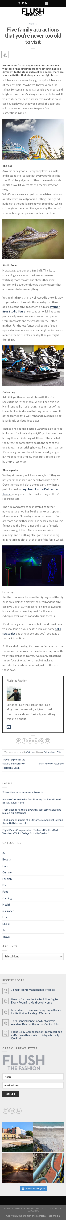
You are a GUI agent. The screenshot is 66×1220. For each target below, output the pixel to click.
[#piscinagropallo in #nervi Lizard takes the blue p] (48, 1168)
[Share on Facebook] (24, 741)
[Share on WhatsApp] (18, 741)
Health (6, 904)
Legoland (27, 489)
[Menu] (46, 3)
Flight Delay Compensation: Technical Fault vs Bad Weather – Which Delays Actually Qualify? (30, 831)
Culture (33, 24)
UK (59, 752)
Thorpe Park (42, 489)
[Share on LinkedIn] (47, 741)
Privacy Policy (35, 1208)
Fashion (7, 878)
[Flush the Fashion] (33, 12)
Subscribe (33, 1211)
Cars (5, 866)
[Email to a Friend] (36, 741)
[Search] (19, 3)
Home (7, 1208)
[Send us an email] (12, 1111)
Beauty (6, 859)
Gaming (7, 898)
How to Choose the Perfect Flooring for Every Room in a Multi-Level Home (35, 1001)
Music (5, 923)
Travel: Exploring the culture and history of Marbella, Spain (14, 763)
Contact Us (18, 1208)
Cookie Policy (53, 1208)
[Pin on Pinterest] (41, 741)
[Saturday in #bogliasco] (48, 1137)
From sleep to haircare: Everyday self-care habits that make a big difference (36, 1012)
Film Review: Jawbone (51, 763)
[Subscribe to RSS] (26, 3)
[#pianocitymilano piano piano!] (17, 1137)
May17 (54, 752)
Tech (5, 930)
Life (4, 917)
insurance (8, 911)
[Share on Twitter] (30, 741)
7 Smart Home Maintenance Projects (22, 792)
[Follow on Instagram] (23, 3)
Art (4, 853)
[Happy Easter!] (17, 1168)
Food (5, 891)
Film (4, 885)
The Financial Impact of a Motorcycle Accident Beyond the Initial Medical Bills (35, 1022)
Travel (6, 936)
